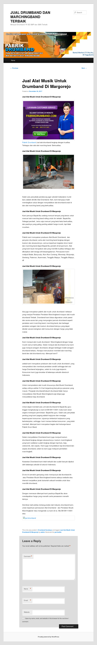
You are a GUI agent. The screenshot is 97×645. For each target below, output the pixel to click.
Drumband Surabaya (45, 530)
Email (27, 600)
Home (13, 60)
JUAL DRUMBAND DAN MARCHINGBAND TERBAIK (30, 17)
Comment (28, 556)
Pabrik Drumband (29, 142)
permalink (58, 532)
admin (43, 532)
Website (26, 612)
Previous (14, 68)
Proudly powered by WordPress (48, 637)
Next (84, 68)
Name (27, 589)
